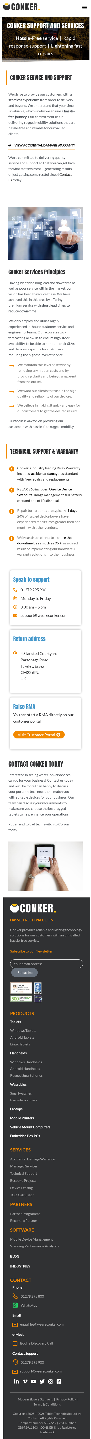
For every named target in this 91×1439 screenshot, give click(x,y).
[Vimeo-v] (25, 1381)
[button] (85, 7)
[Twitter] (42, 1381)
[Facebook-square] (59, 1381)
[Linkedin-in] (16, 1381)
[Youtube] (33, 1381)
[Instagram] (50, 1381)
